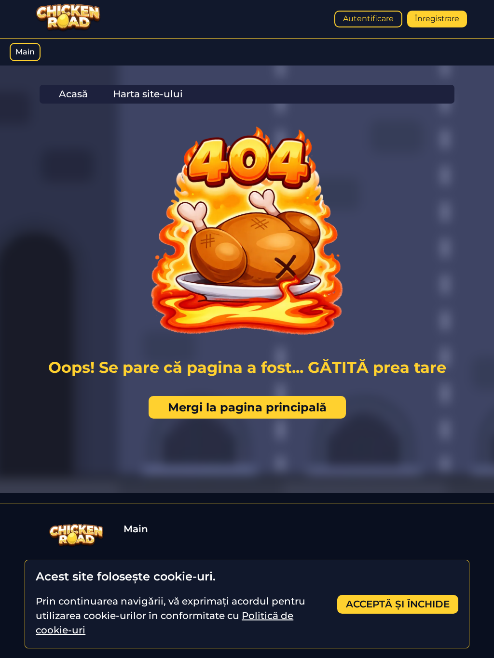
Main (25, 51)
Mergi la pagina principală (247, 407)
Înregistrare (437, 18)
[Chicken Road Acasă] (68, 29)
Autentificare (368, 18)
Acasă (73, 94)
